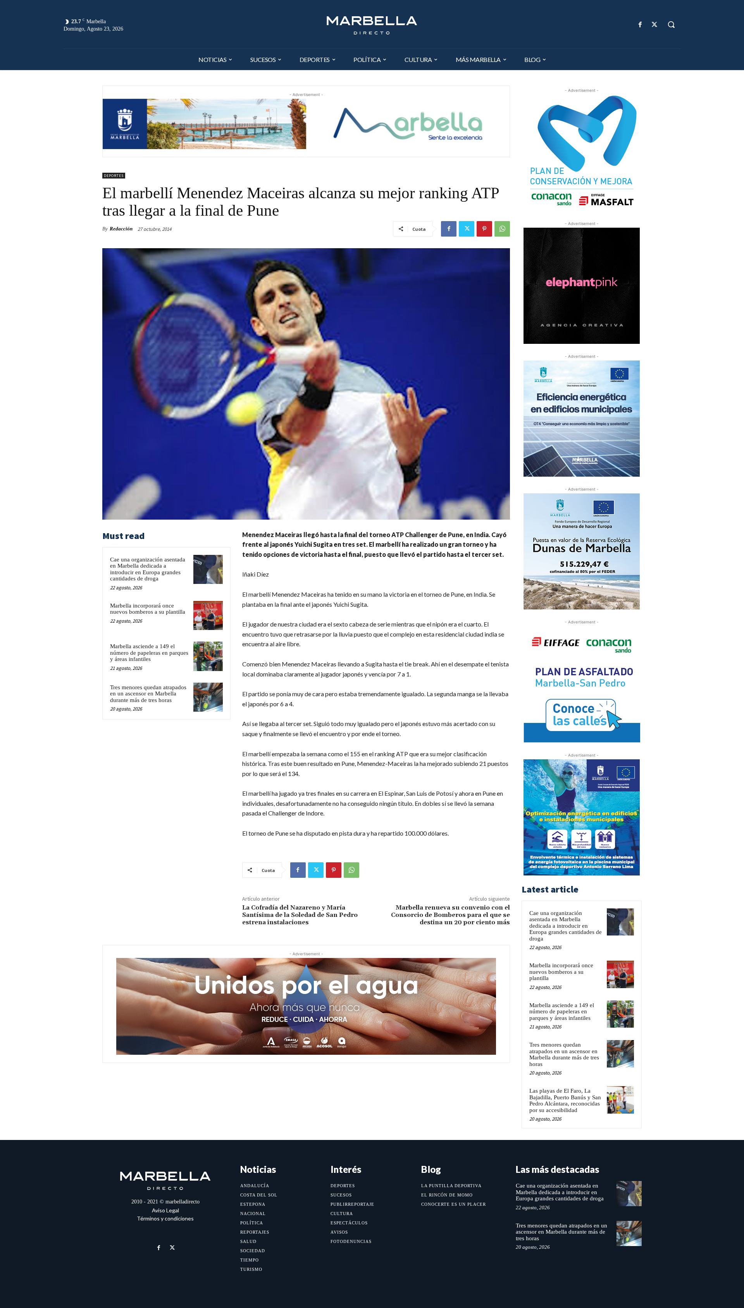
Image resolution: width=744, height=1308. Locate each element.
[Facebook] (640, 24)
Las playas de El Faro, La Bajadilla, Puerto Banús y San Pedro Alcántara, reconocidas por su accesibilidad (565, 1100)
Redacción (121, 229)
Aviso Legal (165, 1210)
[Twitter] (654, 24)
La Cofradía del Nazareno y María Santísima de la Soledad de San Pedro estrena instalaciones (300, 915)
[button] (671, 24)
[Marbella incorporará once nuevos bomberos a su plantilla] (208, 615)
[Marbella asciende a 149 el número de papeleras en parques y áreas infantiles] (208, 656)
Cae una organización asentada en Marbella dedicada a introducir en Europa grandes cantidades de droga (147, 569)
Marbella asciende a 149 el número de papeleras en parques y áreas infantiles (149, 652)
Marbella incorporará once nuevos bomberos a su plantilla (147, 609)
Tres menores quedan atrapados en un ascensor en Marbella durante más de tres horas (148, 693)
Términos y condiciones (165, 1218)
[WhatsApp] (502, 229)
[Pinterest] (484, 229)
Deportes (114, 175)
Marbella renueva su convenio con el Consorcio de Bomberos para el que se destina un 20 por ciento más (450, 915)
